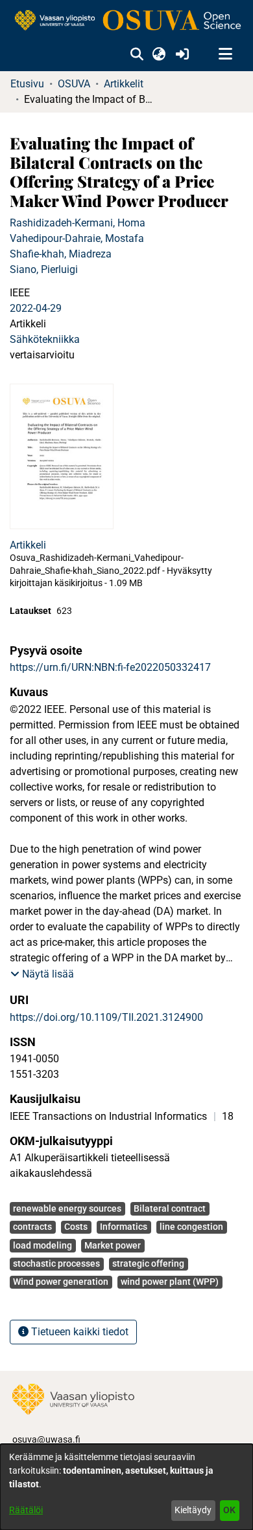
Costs (76, 1226)
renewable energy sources (67, 1208)
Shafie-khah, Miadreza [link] (61, 254)
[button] (136, 54)
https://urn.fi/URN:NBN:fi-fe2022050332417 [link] (110, 667)
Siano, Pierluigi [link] (44, 269)
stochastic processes (56, 1263)
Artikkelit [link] (123, 84)
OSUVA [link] (74, 84)
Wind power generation (60, 1281)
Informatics (123, 1226)
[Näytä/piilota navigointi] (225, 54)
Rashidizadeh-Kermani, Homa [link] (77, 223)
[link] (126, 21)
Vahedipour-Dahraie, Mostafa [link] (77, 238)
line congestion (191, 1226)
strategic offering (148, 1263)
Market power (112, 1245)
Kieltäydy (193, 1510)
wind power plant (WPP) (170, 1281)
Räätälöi (26, 1510)
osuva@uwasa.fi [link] (46, 1439)
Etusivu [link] (27, 84)
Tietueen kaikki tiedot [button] (78, 1332)
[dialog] (126, 1487)
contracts (32, 1226)
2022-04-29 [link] (36, 308)
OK (229, 1510)
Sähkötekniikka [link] (45, 339)
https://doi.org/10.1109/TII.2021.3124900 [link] (106, 1017)
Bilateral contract (170, 1208)
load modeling (42, 1245)
